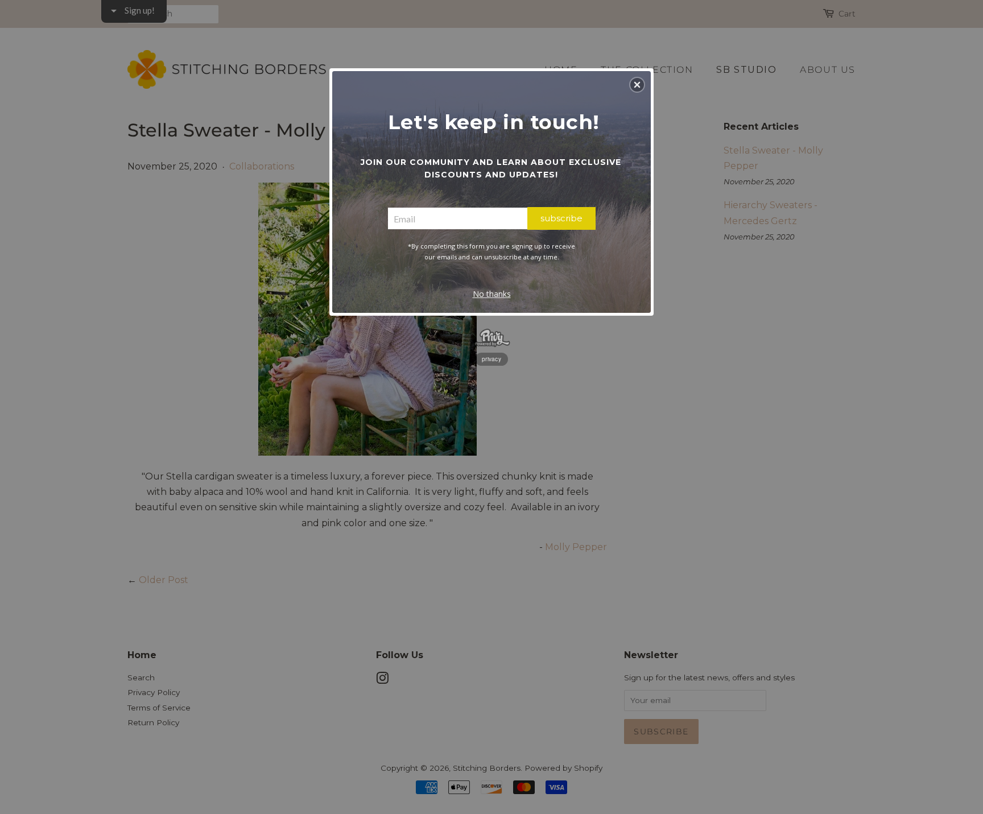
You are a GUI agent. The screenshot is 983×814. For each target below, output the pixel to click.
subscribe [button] (561, 218)
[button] (637, 85)
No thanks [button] (492, 293)
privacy (491, 359)
